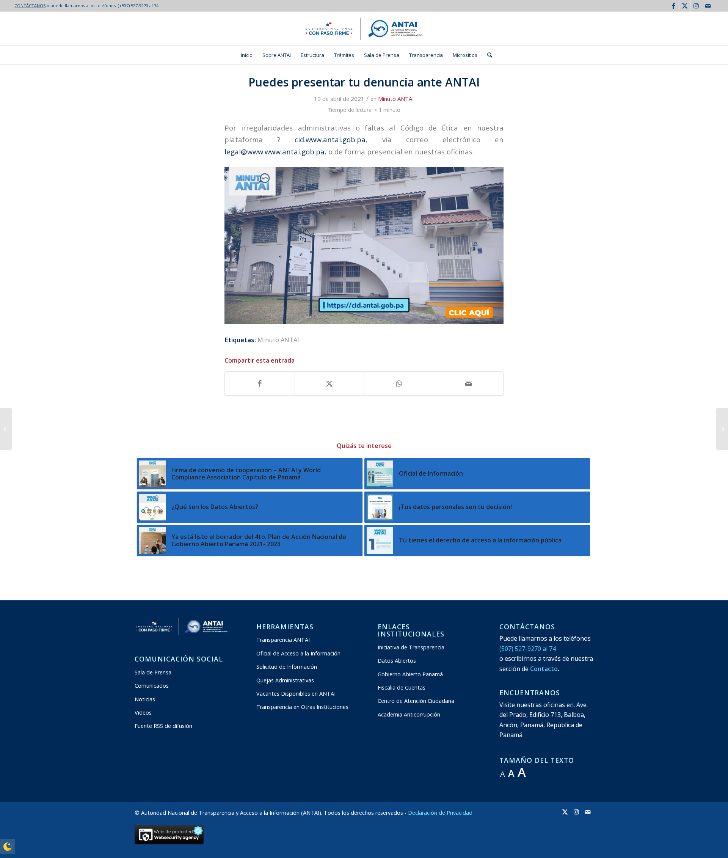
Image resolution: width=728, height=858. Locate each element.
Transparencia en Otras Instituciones (302, 706)
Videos (143, 712)
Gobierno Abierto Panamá (410, 674)
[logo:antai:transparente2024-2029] (364, 28)
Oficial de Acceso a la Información (298, 653)
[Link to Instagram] (696, 5)
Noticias (145, 699)
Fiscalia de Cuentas (401, 687)
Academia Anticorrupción (409, 714)
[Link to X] (684, 5)
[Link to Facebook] (673, 5)
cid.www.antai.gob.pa (330, 139)
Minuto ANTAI (396, 98)
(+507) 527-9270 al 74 (138, 5)
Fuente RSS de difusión (163, 725)
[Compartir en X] (329, 383)
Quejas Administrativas (285, 680)
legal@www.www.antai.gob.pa (274, 151)
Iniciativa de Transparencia (411, 647)
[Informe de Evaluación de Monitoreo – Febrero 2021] (6, 429)
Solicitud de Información (286, 666)
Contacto (544, 669)
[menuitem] (246, 55)
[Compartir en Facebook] (260, 383)
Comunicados (152, 685)
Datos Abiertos (397, 660)
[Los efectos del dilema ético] (722, 429)
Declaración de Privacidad (440, 812)
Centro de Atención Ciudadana (416, 700)
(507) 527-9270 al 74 (527, 648)
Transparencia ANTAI (283, 639)
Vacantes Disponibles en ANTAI (296, 693)
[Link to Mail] (708, 5)
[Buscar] (487, 55)
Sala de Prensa (153, 672)
